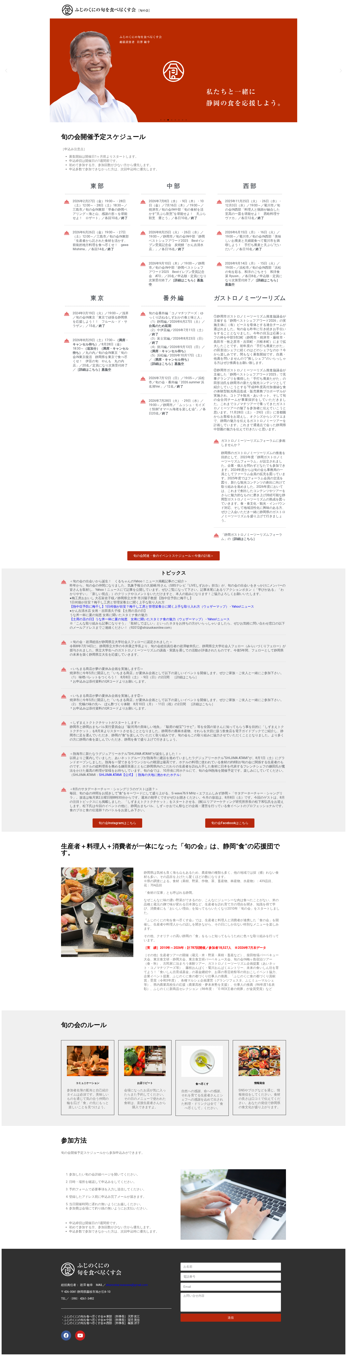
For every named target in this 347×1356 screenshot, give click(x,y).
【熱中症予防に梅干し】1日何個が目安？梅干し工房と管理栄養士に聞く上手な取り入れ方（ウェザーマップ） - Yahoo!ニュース (162, 606)
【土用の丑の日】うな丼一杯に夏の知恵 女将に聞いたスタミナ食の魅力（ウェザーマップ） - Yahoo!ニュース (150, 619)
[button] (160, 119)
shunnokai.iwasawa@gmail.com (127, 1285)
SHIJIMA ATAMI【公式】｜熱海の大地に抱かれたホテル (139, 775)
